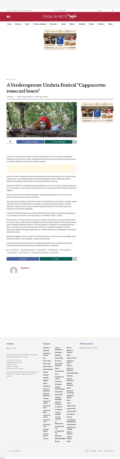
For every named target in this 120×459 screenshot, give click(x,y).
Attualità (46, 375)
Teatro (69, 403)
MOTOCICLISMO (60, 438)
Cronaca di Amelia (46, 402)
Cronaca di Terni (46, 421)
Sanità (63, 24)
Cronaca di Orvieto (46, 416)
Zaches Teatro (54, 252)
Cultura (71, 24)
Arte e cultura (47, 366)
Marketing (58, 436)
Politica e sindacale (40, 24)
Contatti (8, 10)
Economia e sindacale (59, 364)
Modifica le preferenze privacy (89, 348)
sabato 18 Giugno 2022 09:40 (25, 97)
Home (9, 24)
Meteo (111, 24)
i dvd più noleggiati (58, 398)
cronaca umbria (45, 435)
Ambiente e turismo (46, 354)
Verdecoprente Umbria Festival (40, 252)
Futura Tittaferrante (53, 250)
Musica (57, 441)
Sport (27, 24)
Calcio (45, 383)
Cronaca (17, 24)
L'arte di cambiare (58, 413)
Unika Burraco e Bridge (71, 428)
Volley (69, 441)
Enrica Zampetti (41, 250)
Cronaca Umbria (45, 430)
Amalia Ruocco (14, 250)
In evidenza (58, 409)
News (68, 355)
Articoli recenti (39, 97)
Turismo (91, 24)
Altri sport (46, 348)
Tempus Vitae (71, 406)
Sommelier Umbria (70, 396)
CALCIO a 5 (47, 386)
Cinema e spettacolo (46, 390)
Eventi (57, 368)
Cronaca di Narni (46, 411)
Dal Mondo (58, 352)
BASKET (45, 380)
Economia (53, 24)
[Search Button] (112, 10)
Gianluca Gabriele (65, 250)
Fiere (56, 374)
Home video (59, 392)
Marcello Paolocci (24, 252)
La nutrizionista (59, 422)
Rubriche (101, 24)
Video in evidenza (70, 433)
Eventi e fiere (59, 371)
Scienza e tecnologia (70, 392)
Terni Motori (71, 414)
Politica (69, 365)
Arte (44, 358)
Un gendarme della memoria (71, 421)
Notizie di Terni (71, 358)
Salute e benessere (70, 379)
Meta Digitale (16, 451)
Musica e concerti (70, 351)
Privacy (20, 10)
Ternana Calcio (71, 411)
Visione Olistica (69, 437)
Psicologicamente (72, 373)
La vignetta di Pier (59, 427)
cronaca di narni (46, 407)
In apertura (58, 407)
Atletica (45, 372)
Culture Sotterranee (58, 348)
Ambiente (82, 24)
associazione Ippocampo (28, 250)
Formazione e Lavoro (59, 378)
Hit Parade (58, 381)
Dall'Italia (58, 355)
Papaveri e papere (70, 362)
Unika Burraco (71, 424)
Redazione (11, 97)
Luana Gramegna (12, 252)
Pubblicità (14, 10)
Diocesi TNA (59, 358)
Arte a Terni (47, 361)
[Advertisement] (60, 4)
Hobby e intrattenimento (60, 388)
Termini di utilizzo (27, 10)
